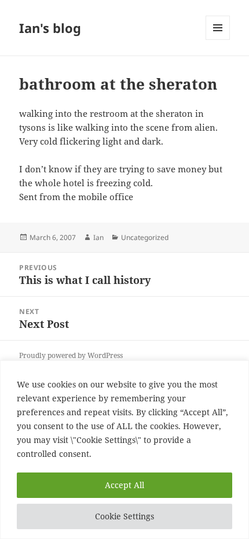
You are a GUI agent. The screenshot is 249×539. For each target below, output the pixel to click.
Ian (98, 237)
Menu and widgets (218, 39)
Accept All (124, 484)
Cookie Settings (124, 516)
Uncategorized (145, 237)
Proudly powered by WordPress (71, 355)
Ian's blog (50, 27)
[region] (124, 449)
